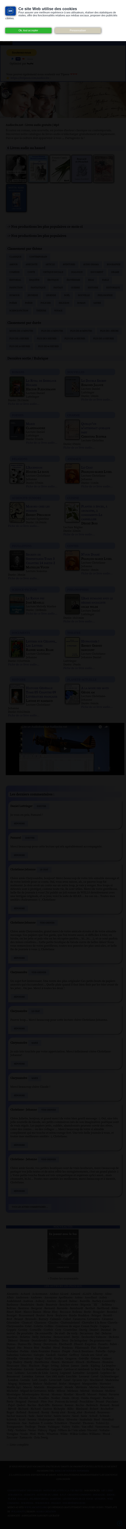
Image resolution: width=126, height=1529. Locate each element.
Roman (81, 303)
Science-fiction (18, 310)
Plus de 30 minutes (81, 331)
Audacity (29, 1494)
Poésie (28, 303)
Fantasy (58, 287)
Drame (115, 272)
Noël (67, 295)
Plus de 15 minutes (52, 331)
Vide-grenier (47, 923)
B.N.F (63, 1494)
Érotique (53, 280)
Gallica (23, 1498)
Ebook (111, 1494)
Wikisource (42, 1503)
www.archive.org (35, 1507)
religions (19, 458)
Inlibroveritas (39, 1498)
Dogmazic (99, 1494)
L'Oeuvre (41, 806)
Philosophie (105, 295)
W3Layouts (18, 1511)
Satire (97, 303)
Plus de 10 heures (74, 338)
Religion (64, 303)
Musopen (100, 1498)
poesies (17, 415)
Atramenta (15, 1494)
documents (21, 632)
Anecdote (31, 264)
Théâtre (41, 310)
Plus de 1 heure (109, 331)
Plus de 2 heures (19, 338)
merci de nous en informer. (71, 1470)
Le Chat (44, 869)
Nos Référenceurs (74, 1503)
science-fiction (24, 589)
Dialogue (77, 272)
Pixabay (56, 1503)
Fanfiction (16, 287)
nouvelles (75, 372)
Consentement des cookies (24, 1490)
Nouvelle (84, 295)
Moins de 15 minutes (21, 331)
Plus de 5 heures (46, 338)
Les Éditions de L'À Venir (78, 1498)
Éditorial (15, 280)
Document (97, 272)
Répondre (19, 823)
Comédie (14, 272)
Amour (13, 264)
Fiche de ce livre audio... (23, 404)
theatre (74, 632)
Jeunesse (33, 295)
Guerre (75, 287)
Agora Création (46, 1511)
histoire (19, 679)
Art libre (107, 1490)
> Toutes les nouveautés (63, 1278)
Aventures (69, 264)
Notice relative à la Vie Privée (63, 1490)
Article (50, 264)
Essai (91, 280)
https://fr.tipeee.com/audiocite (29, 78)
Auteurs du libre (47, 1494)
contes (72, 545)
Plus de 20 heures (19, 346)
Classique (15, 256)
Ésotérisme (73, 280)
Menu (6, 41)
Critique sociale (53, 272)
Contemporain (38, 256)
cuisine (73, 497)
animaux (74, 458)
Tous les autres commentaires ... (30, 1207)
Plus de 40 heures (48, 346)
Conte (31, 272)
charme (73, 415)
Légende (51, 295)
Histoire (93, 287)
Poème (13, 303)
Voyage (58, 310)
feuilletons (22, 545)
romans (18, 372)
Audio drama (91, 264)
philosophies (78, 589)
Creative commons (79, 1494)
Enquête (34, 280)
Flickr (12, 1498)
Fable (105, 280)
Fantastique (38, 287)
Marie (35, 1043)
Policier (46, 303)
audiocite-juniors (26, 497)
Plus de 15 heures (103, 338)
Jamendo (55, 1498)
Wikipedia (27, 1503)
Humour (14, 295)
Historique (113, 287)
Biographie (113, 264)
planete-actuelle (81, 679)
